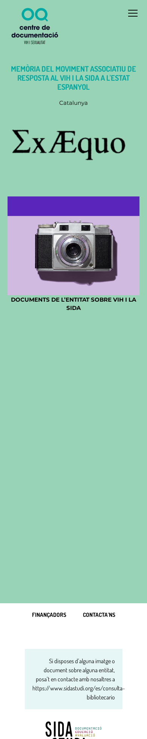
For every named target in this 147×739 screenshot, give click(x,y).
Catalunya (73, 102)
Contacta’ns (99, 614)
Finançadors (49, 614)
